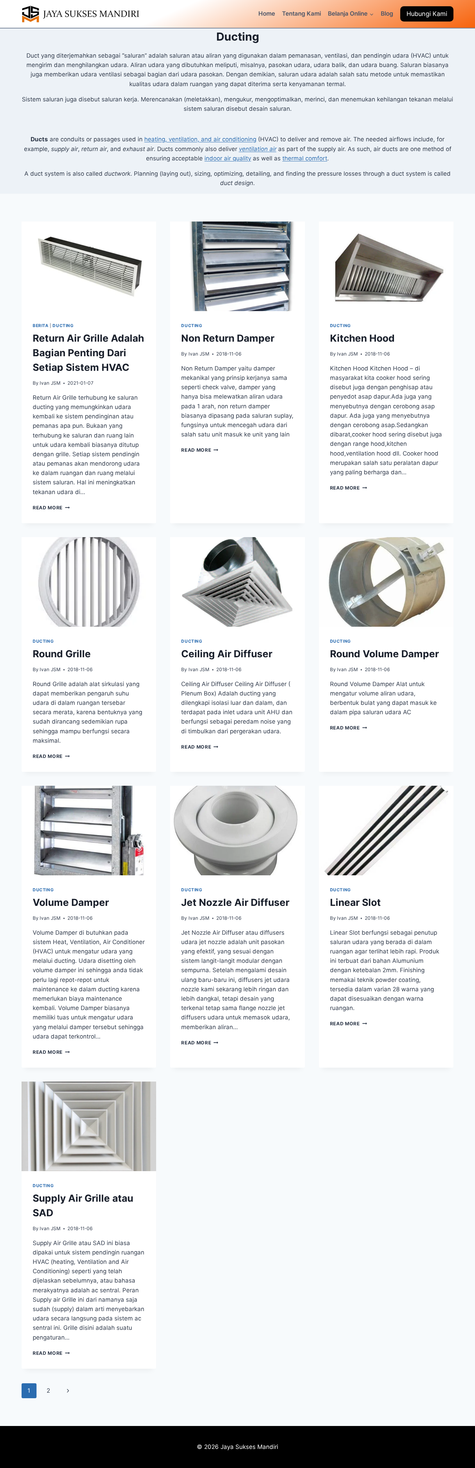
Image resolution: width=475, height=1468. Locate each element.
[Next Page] (68, 1390)
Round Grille (62, 654)
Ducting (63, 325)
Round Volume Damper (384, 654)
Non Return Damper (227, 338)
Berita (41, 325)
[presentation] (89, 266)
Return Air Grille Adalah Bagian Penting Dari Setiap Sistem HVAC (88, 352)
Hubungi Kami (426, 13)
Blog (387, 13)
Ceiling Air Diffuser (226, 654)
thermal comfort (304, 158)
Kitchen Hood (362, 338)
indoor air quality (227, 158)
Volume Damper (71, 902)
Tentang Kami (301, 13)
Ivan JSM (50, 383)
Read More (51, 507)
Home (266, 13)
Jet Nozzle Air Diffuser (235, 902)
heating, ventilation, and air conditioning (200, 139)
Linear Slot (355, 902)
